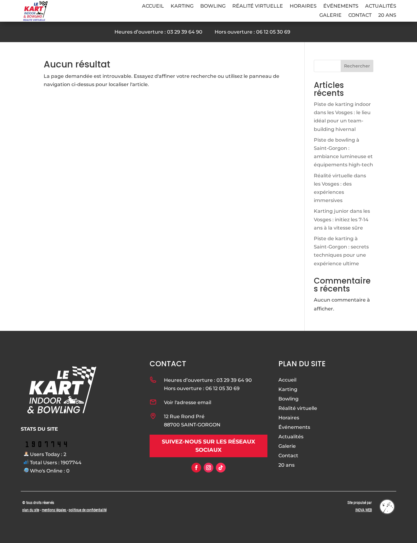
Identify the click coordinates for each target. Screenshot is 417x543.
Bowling (213, 6)
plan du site (30, 510)
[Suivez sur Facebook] (196, 467)
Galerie (330, 15)
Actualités (380, 6)
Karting (182, 6)
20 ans (387, 15)
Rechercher (357, 66)
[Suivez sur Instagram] (208, 467)
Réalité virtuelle (257, 6)
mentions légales (54, 510)
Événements (340, 6)
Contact (360, 15)
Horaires (303, 6)
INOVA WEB (363, 510)
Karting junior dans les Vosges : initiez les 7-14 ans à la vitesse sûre (342, 219)
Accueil (153, 6)
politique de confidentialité (88, 510)
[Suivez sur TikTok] (221, 467)
